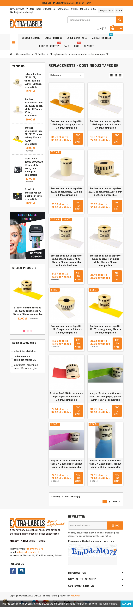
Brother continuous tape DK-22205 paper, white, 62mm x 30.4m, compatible (105, 124)
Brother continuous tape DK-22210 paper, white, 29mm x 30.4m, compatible (66, 329)
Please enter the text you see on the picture (91, 541)
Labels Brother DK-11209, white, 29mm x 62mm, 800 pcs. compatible (33, 80)
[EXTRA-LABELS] (26, 23)
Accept (126, 603)
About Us (50, 9)
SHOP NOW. (85, 3)
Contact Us (63, 9)
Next (117, 501)
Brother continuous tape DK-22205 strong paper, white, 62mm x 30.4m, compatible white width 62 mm (66, 260)
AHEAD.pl (75, 595)
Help (74, 9)
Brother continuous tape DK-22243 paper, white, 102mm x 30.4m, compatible (67, 191)
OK (116, 525)
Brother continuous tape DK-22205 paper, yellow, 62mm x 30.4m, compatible (28, 310)
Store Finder (33, 9)
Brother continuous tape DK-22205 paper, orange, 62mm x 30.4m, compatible (66, 124)
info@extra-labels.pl (22, 12)
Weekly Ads (17, 9)
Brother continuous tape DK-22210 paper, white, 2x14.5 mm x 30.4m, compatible (105, 191)
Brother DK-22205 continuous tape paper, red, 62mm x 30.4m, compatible (66, 396)
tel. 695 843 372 (88, 9)
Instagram (21, 571)
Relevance (55, 75)
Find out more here (107, 603)
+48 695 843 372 (34, 548)
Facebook (13, 571)
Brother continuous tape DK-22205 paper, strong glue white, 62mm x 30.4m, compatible (105, 260)
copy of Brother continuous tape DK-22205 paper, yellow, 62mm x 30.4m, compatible (105, 396)
